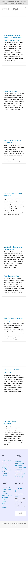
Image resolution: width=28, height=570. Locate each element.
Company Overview (7, 489)
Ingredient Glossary (20, 463)
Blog (3, 505)
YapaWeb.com (14, 525)
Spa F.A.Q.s (5, 473)
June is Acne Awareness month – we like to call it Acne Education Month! (12, 37)
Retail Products (19, 461)
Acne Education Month (12, 276)
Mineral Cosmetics (7, 469)
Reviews (4, 491)
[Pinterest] (16, 491)
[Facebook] (16, 488)
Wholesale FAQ (19, 477)
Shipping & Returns (7, 495)
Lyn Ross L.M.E (6, 487)
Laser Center (5, 464)
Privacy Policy (5, 497)
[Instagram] (24, 488)
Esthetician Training (20, 473)
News (3, 503)
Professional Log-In (20, 475)
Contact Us (5, 493)
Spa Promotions (6, 471)
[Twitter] (18, 488)
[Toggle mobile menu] (25, 7)
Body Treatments (6, 462)
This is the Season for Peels (14, 91)
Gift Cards (4, 475)
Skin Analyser (18, 465)
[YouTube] (21, 488)
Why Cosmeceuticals (20, 467)
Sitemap (4, 507)
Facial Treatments (6, 460)
